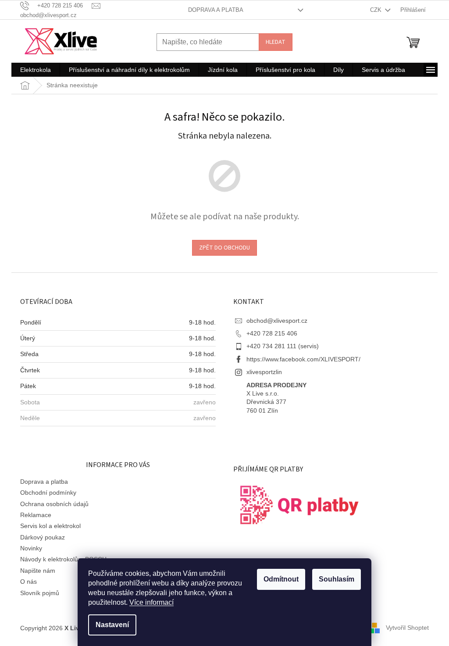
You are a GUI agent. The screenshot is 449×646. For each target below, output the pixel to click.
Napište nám (37, 570)
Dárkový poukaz (42, 537)
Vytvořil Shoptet (407, 627)
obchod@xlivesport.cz (276, 320)
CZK (376, 10)
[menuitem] (35, 70)
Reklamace (35, 514)
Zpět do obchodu (224, 247)
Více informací (151, 602)
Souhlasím (336, 579)
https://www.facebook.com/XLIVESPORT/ (303, 359)
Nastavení (112, 624)
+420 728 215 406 (271, 333)
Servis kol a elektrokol (50, 525)
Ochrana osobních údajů (54, 503)
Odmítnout (281, 579)
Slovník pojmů (39, 592)
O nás (28, 581)
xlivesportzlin (264, 371)
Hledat (275, 42)
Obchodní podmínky (48, 492)
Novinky (31, 548)
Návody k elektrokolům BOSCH (63, 559)
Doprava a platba (215, 10)
